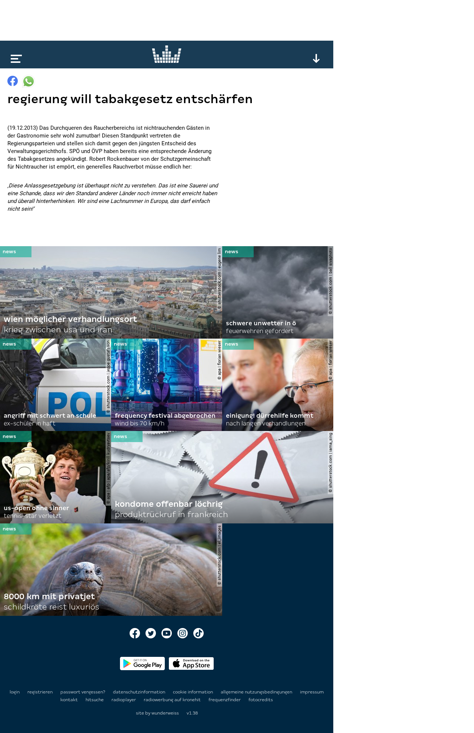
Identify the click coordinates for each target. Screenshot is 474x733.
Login (15, 692)
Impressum (312, 692)
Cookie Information (193, 692)
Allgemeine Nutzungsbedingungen (257, 692)
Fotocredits (260, 699)
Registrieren (40, 692)
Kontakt (69, 699)
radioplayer (124, 699)
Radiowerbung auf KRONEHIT (173, 699)
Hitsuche (95, 699)
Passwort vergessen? (82, 692)
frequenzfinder (225, 699)
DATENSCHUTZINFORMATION (139, 692)
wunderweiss (165, 713)
